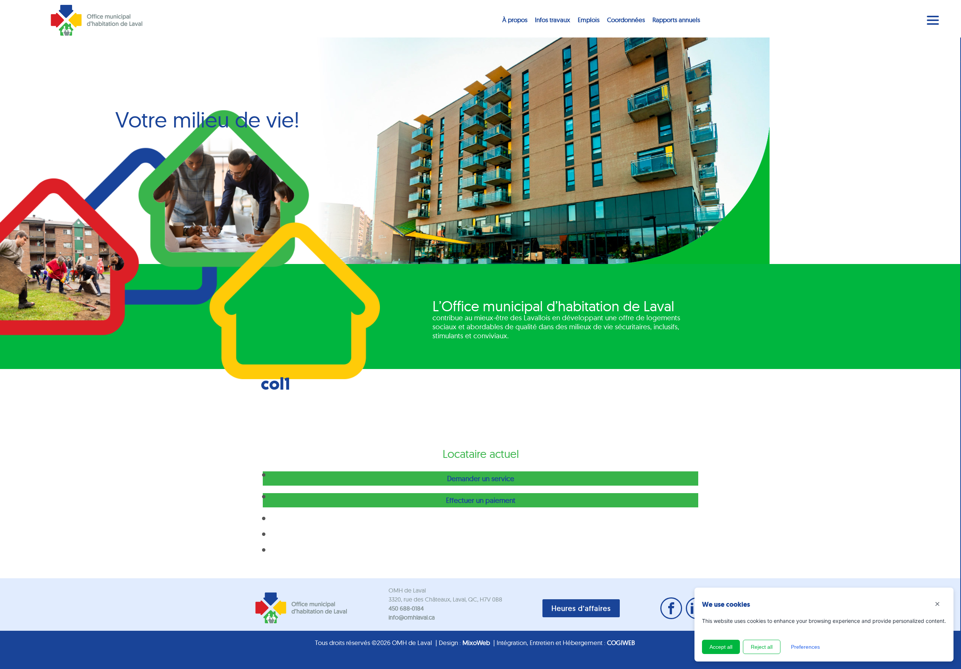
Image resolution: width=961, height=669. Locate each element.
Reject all (762, 647)
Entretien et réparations (386, 550)
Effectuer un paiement (480, 500)
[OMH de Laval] (96, 21)
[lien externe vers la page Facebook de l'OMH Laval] (671, 608)
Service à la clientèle (382, 519)
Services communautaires (390, 535)
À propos (514, 20)
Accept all (720, 647)
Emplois (588, 20)
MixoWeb (476, 642)
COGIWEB (621, 642)
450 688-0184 (406, 608)
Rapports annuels (676, 20)
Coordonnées (626, 20)
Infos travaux (552, 20)
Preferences (805, 647)
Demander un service (480, 478)
